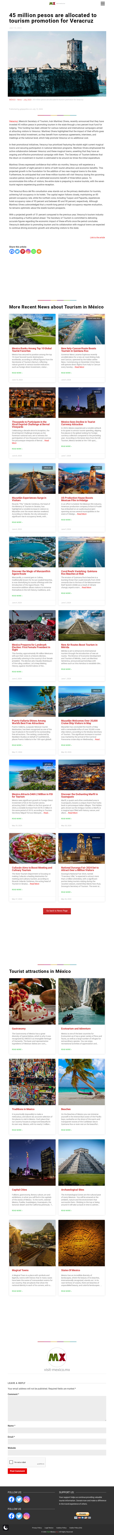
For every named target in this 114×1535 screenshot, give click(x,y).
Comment (13, 1394)
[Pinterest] (22, 251)
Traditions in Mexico (23, 1109)
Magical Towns (20, 1270)
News (19, 100)
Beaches (66, 1109)
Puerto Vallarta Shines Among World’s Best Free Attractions (29, 722)
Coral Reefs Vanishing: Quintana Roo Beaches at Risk (79, 572)
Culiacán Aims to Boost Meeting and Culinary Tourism (32, 869)
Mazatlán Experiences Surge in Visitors (29, 499)
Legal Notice (49, 1528)
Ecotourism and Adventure (76, 1028)
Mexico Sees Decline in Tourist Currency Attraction (78, 423)
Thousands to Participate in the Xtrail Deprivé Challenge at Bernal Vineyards (31, 424)
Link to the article (97, 237)
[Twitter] (17, 251)
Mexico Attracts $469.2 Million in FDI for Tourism (32, 795)
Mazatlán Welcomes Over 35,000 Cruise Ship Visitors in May (79, 722)
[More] (39, 251)
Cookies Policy (61, 1528)
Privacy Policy (37, 1528)
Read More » (17, 373)
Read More (79, 367)
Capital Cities (19, 1189)
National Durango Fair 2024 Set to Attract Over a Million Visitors (80, 869)
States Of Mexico (70, 1270)
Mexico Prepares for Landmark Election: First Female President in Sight (31, 647)
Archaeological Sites (72, 1189)
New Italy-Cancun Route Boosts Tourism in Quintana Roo (78, 349)
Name (11, 1425)
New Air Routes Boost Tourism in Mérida (79, 646)
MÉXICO (12, 100)
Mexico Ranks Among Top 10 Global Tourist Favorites (32, 349)
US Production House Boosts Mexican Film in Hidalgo (77, 499)
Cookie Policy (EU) (75, 1528)
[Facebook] (11, 251)
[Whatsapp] (33, 251)
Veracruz (13, 121)
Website (12, 1448)
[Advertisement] (57, 276)
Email (11, 1437)
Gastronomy (19, 1028)
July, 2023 (27, 100)
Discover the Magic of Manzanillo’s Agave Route (31, 572)
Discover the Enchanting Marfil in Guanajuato (79, 795)
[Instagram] (28, 251)
